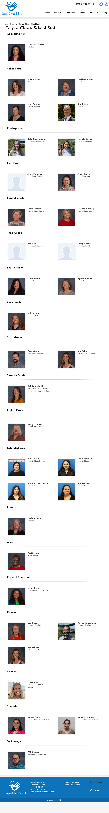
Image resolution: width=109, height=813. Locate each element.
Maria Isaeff (33, 279)
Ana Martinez (84, 483)
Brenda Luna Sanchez (38, 483)
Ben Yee (31, 244)
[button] (58, 12)
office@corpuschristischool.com (42, 792)
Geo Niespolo (34, 351)
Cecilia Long (33, 553)
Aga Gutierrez (84, 279)
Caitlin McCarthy (35, 386)
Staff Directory (11, 24)
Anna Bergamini (35, 174)
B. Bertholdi (33, 459)
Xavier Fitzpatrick (86, 623)
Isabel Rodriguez (86, 717)
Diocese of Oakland (72, 785)
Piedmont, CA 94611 (37, 784)
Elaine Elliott (34, 80)
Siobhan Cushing (85, 209)
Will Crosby (33, 752)
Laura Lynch (33, 682)
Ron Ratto (82, 104)
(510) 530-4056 (41, 787)
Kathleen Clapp (85, 80)
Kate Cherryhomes (36, 139)
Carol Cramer (34, 209)
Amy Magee (83, 174)
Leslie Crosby (34, 518)
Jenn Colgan (33, 104)
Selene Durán (34, 717)
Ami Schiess (83, 351)
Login (95, 791)
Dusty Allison (84, 244)
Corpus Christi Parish (73, 782)
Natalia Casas (84, 139)
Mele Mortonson (35, 45)
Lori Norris (33, 623)
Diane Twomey (34, 424)
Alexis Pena (33, 588)
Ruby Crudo (33, 313)
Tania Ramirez (84, 459)
